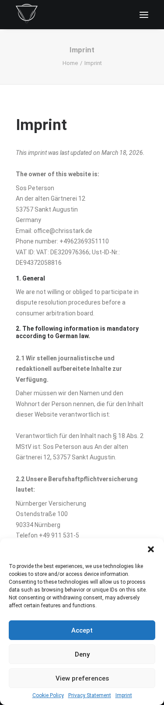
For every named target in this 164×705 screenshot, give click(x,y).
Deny (82, 654)
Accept (82, 630)
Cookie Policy (48, 695)
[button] (151, 549)
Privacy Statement (89, 695)
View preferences (82, 678)
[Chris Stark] (27, 14)
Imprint (123, 695)
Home (70, 63)
